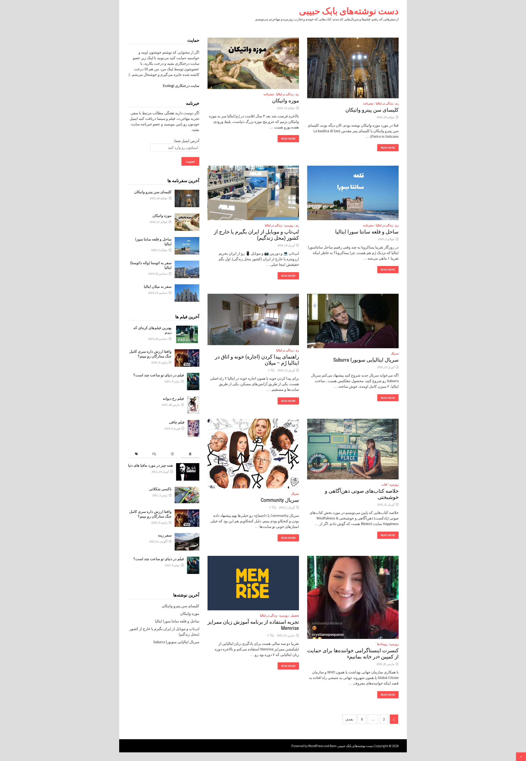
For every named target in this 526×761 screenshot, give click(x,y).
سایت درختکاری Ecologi (181, 85)
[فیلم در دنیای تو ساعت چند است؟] (193, 375)
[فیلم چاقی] (193, 422)
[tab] (190, 454)
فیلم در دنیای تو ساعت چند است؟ (158, 375)
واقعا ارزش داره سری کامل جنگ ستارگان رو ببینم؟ (150, 353)
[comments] (154, 454)
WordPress (315, 746)
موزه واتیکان (285, 101)
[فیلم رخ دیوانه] (193, 399)
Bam (333, 746)
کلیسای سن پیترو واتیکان (372, 110)
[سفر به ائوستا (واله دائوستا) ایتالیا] (187, 263)
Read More (388, 147)
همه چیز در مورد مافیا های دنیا (150, 465)
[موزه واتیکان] (187, 216)
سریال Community (280, 500)
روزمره (288, 225)
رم (397, 103)
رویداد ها (382, 644)
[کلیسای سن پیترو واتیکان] (187, 192)
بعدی (349, 719)
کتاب (384, 484)
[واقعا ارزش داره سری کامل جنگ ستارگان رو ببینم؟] (187, 352)
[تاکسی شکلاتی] (187, 489)
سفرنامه (368, 103)
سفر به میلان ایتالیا (158, 286)
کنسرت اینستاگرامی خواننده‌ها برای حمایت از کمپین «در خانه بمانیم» (353, 654)
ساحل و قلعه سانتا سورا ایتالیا (367, 232)
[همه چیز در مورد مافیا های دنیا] (187, 466)
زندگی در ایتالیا (384, 103)
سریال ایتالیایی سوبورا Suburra (366, 360)
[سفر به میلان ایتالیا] (187, 287)
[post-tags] (136, 454)
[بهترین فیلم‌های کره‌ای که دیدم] (187, 328)
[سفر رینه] (187, 535)
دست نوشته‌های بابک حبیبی (349, 11)
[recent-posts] (172, 454)
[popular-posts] (190, 454)
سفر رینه (165, 535)
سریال (395, 353)
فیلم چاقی (177, 422)
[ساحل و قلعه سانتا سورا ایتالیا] (187, 239)
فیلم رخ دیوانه (173, 398)
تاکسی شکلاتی (160, 489)
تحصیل (295, 615)
